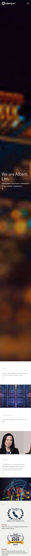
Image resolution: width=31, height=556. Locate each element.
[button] (28, 4)
